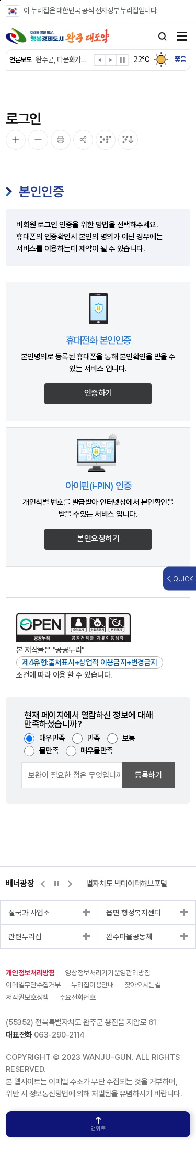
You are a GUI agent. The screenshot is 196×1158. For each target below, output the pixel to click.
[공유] (83, 140)
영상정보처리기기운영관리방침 (107, 973)
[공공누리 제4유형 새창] (73, 627)
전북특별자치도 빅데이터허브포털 (116, 883)
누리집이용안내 (92, 985)
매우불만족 (96, 750)
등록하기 (148, 775)
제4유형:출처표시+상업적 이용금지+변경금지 (89, 662)
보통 (128, 738)
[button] (100, 62)
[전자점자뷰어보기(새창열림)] (106, 140)
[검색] (162, 36)
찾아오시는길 (142, 985)
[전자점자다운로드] (128, 140)
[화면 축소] (38, 140)
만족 (93, 738)
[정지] (122, 60)
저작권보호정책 (27, 997)
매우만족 (52, 738)
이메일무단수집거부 (33, 985)
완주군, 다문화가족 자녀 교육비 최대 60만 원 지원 (62, 59)
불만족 (49, 750)
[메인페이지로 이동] (57, 36)
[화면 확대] (16, 140)
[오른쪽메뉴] (182, 37)
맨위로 (98, 1128)
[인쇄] (61, 140)
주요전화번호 (77, 997)
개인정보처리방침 (30, 973)
